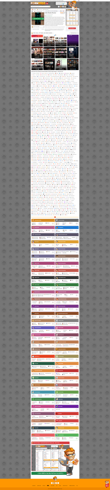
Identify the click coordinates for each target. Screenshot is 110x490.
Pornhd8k (48, 57)
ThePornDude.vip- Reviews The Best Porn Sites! (56, 488)
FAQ (77, 485)
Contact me (39, 485)
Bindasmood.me (72, 69)
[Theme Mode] (58, 483)
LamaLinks (36, 57)
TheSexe (36, 69)
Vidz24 (61, 57)
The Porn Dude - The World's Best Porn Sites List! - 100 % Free (46, 442)
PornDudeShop (63, 3)
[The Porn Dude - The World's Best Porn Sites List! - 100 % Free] (50, 457)
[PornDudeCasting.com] (61, 6)
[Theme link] (67, 6)
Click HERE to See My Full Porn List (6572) (50, 473)
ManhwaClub (37, 45)
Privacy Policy (65, 485)
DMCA (60, 485)
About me (33, 485)
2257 (56, 485)
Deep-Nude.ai (61, 69)
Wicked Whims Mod (72, 45)
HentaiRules (72, 57)
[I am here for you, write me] (59, 6)
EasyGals (48, 45)
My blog (63, 6)
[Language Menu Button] (79, 0)
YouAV (49, 69)
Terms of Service (72, 485)
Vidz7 (61, 45)
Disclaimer (43, 29)
